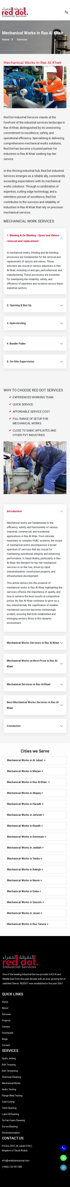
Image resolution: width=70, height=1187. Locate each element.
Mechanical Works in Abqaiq (24, 793)
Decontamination (11, 1132)
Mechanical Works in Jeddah (24, 847)
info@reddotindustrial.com (15, 1160)
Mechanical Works (11, 1083)
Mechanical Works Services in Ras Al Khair (33, 642)
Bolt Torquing (9, 1064)
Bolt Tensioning (10, 1071)
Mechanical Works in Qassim (24, 902)
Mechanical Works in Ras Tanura (26, 924)
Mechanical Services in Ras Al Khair (29, 684)
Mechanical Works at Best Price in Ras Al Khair (32, 663)
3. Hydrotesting (16, 323)
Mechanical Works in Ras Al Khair (27, 782)
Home (6, 39)
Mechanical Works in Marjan (24, 771)
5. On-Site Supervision (20, 361)
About (5, 1008)
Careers (6, 1026)
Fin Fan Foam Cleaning (13, 1120)
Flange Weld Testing (12, 1095)
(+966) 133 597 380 (12, 1166)
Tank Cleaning (9, 1108)
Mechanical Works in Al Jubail (25, 760)
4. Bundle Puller (16, 343)
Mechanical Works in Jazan (23, 913)
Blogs (5, 1039)
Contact (6, 1045)
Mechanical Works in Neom (23, 880)
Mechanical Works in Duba (23, 891)
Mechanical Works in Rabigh (24, 869)
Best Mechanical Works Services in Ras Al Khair (33, 705)
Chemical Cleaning (11, 1077)
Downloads (7, 1033)
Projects (6, 1020)
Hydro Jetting (9, 1058)
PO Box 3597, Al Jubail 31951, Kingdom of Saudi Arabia (17, 1148)
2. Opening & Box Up (19, 305)
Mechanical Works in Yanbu (23, 858)
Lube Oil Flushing (10, 1114)
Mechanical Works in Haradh (24, 804)
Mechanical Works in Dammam (25, 836)
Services (6, 1014)
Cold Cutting (8, 1101)
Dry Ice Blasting (10, 1126)
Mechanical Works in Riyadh (24, 825)
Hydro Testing (9, 1089)
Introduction (14, 511)
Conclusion (14, 725)
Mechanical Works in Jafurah (24, 814)
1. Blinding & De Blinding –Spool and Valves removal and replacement (33, 238)
